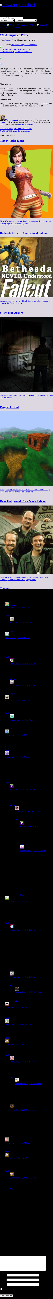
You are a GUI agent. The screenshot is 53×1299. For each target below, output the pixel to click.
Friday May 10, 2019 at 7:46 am (22, 664)
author (36, 120)
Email (3, 1280)
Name (3, 1275)
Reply (7, 616)
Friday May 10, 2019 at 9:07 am (17, 757)
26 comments (31, 45)
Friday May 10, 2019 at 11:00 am (18, 1044)
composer (3, 122)
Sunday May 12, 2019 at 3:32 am (33, 851)
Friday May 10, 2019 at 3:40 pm (22, 685)
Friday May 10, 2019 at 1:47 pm (22, 789)
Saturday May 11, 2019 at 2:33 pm (28, 1084)
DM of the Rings (18, 45)
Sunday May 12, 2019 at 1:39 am (23, 1110)
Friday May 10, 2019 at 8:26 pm (32, 826)
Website (3, 1284)
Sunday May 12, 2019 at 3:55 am (18, 1158)
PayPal (30, 124)
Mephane (13, 605)
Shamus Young (11, 120)
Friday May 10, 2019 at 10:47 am (18, 1007)
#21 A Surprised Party (14, 35)
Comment (4, 1255)
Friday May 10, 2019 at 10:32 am (18, 901)
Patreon (21, 124)
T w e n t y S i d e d (18, 5)
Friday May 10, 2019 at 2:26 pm (22, 930)
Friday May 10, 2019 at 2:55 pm (27, 811)
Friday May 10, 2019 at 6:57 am (17, 700)
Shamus (7, 40)
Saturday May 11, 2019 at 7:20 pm (28, 992)
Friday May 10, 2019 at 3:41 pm (22, 977)
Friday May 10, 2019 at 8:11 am (17, 735)
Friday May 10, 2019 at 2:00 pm (17, 1143)
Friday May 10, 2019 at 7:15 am (22, 720)
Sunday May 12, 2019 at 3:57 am (23, 1178)
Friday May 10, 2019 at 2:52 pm (22, 1062)
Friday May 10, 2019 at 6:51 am (17, 607)
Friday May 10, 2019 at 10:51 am (18, 1025)
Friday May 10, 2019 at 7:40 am (22, 622)
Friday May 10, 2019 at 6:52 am (17, 638)
